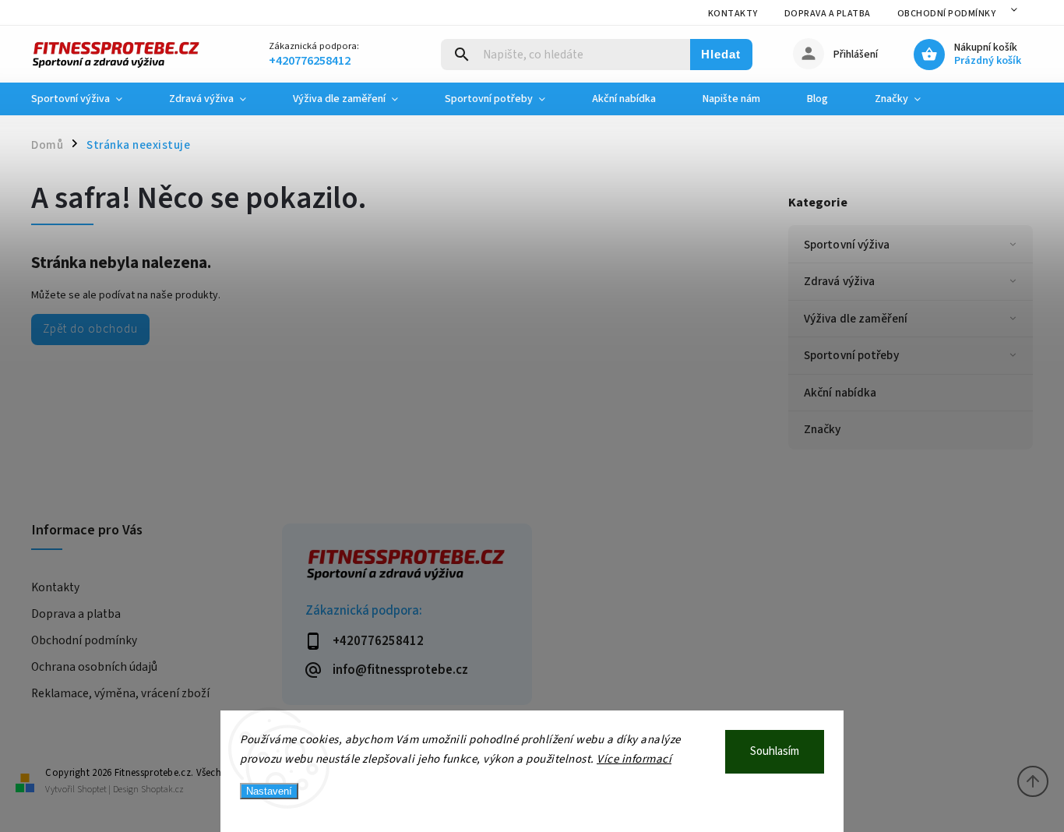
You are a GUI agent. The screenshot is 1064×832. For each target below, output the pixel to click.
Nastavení (269, 791)
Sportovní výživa (847, 244)
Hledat (721, 54)
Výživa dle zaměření (855, 318)
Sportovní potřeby (851, 355)
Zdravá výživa (839, 281)
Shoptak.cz (162, 789)
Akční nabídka (840, 392)
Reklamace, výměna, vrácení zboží (120, 693)
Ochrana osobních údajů (94, 666)
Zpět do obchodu (90, 328)
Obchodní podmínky (946, 13)
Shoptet (92, 789)
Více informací (634, 759)
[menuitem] (88, 99)
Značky (822, 429)
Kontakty (733, 13)
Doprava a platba (827, 13)
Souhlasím (774, 751)
